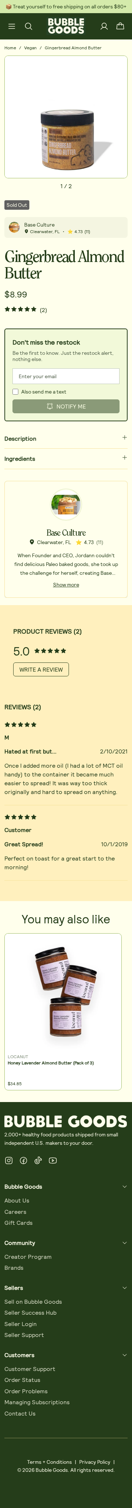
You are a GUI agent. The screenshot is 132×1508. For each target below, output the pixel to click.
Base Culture (39, 224)
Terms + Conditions (49, 1462)
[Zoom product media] (118, 65)
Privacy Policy (94, 1462)
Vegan (30, 47)
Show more (66, 584)
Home (10, 47)
